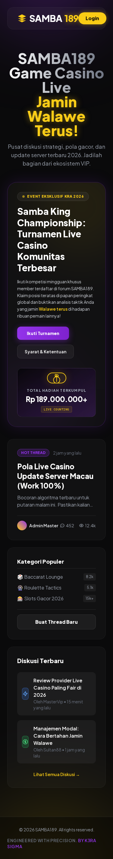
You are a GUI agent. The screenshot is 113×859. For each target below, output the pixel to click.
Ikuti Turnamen (43, 333)
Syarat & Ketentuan (45, 351)
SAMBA (53, 18)
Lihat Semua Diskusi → (56, 774)
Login (92, 18)
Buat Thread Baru (56, 622)
